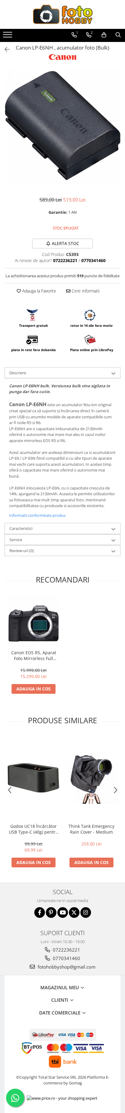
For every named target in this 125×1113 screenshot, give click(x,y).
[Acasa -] (62, 14)
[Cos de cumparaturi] (103, 35)
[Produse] (8, 36)
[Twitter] (74, 912)
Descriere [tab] (17, 372)
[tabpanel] (62, 125)
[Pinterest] (51, 912)
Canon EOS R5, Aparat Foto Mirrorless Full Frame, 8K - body (33, 655)
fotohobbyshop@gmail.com (66, 967)
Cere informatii (85, 291)
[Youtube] (62, 912)
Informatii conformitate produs (37, 515)
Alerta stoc (65, 243)
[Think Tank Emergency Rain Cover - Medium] (91, 778)
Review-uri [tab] (21, 550)
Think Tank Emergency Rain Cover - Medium (91, 829)
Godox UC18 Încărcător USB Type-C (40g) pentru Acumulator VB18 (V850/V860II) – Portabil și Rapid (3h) (33, 829)
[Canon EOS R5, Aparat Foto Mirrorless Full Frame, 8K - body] (33, 621)
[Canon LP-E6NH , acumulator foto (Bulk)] (62, 125)
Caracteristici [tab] (20, 528)
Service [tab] (15, 539)
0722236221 (66, 950)
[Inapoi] (4, 49)
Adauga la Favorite (38, 291)
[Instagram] (85, 912)
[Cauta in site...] (118, 35)
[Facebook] (39, 912)
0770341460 (66, 958)
